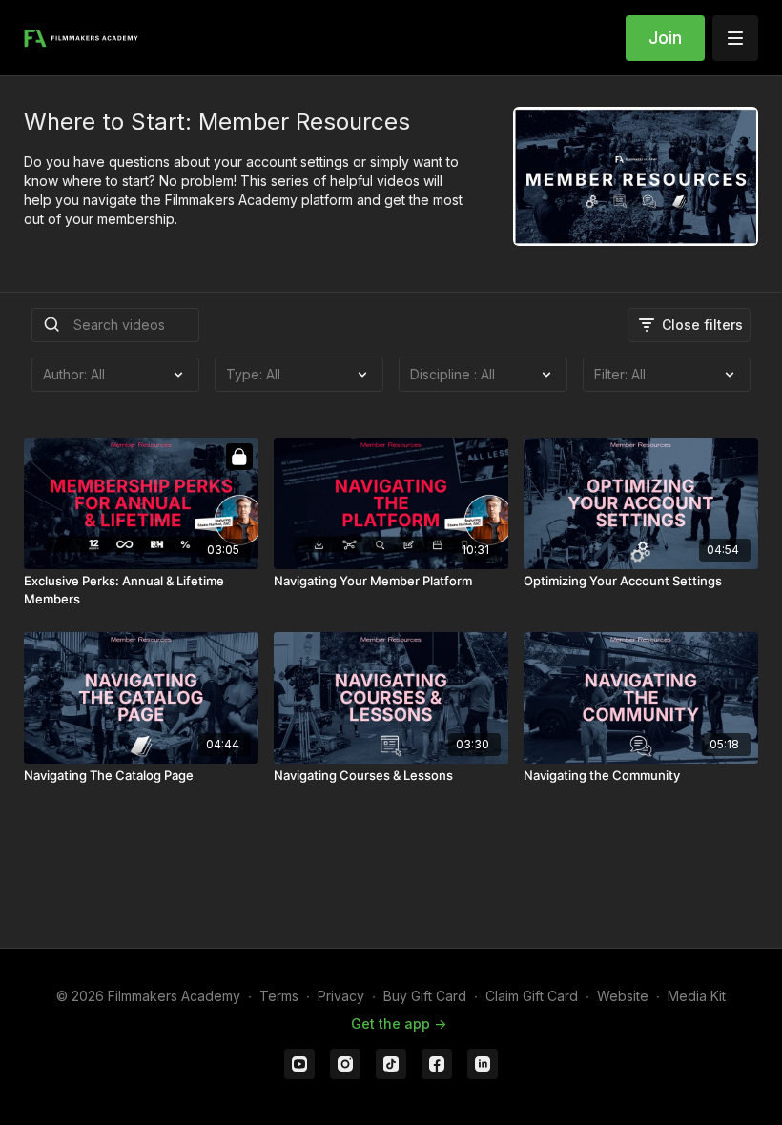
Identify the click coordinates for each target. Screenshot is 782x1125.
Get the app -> (398, 1023)
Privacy (341, 996)
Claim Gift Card (531, 996)
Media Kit (697, 996)
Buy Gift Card (424, 996)
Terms (278, 996)
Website (622, 996)
